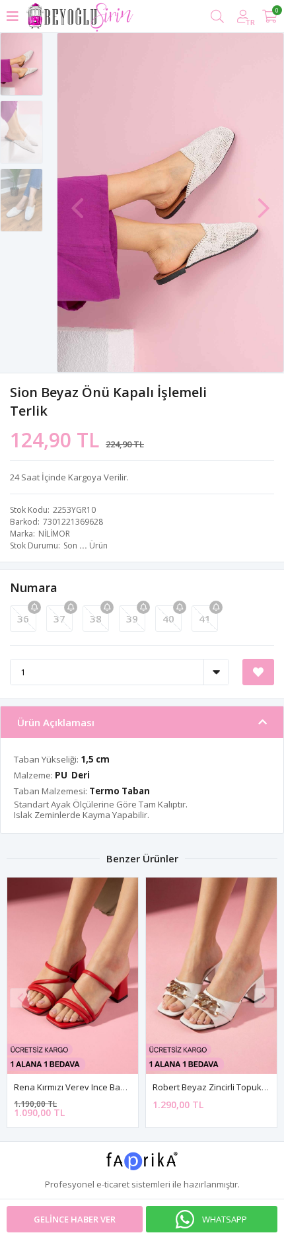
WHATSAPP (224, 1219)
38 (96, 618)
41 (205, 618)
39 (132, 618)
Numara (33, 587)
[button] (263, 201)
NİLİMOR (54, 533)
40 (168, 618)
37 (59, 618)
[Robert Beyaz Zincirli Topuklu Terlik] (211, 976)
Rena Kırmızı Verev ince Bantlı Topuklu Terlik (102, 1087)
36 (23, 618)
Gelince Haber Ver (75, 1219)
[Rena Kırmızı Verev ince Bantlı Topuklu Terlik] (72, 976)
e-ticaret (112, 1184)
